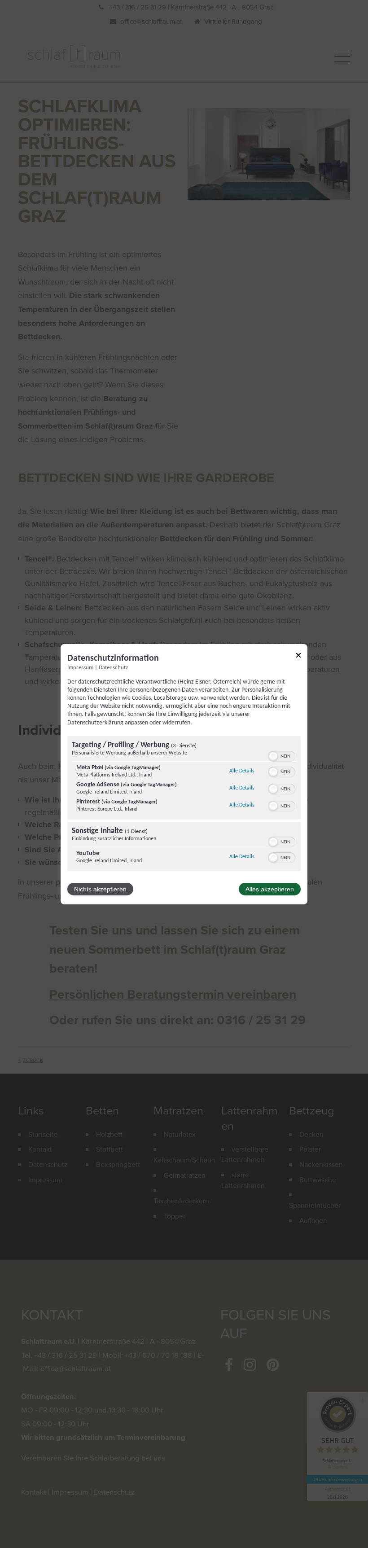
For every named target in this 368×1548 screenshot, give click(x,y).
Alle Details (241, 771)
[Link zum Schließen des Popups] (298, 656)
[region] (184, 804)
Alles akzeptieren (269, 889)
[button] (273, 756)
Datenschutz (113, 667)
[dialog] (184, 774)
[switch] (281, 755)
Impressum (80, 667)
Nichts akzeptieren (100, 889)
